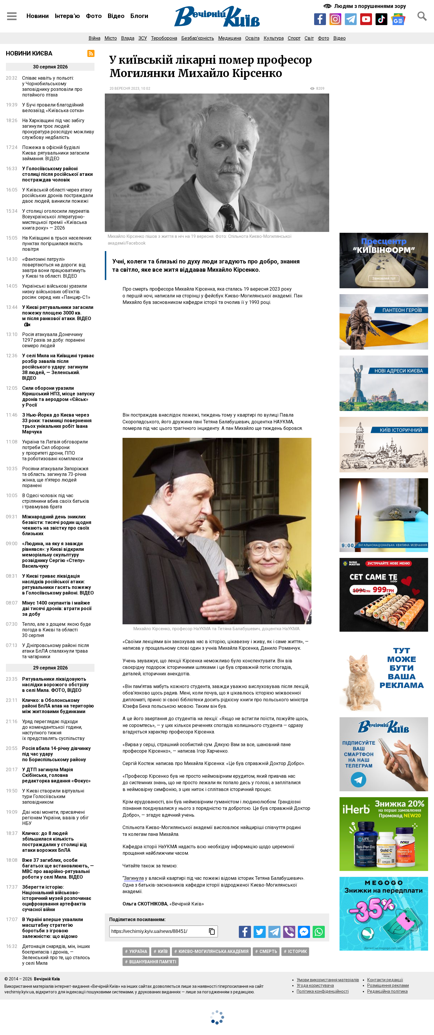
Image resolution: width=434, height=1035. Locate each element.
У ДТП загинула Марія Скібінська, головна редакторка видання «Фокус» (56, 775)
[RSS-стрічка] (90, 53)
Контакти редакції (385, 979)
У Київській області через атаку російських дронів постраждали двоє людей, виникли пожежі (57, 195)
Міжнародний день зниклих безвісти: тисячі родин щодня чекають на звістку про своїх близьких (56, 525)
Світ (309, 38)
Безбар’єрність (197, 38)
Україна (138, 951)
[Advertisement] (217, 358)
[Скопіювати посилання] (212, 931)
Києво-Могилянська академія (214, 951)
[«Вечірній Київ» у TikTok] (381, 19)
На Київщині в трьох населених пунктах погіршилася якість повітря (57, 243)
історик (297, 951)
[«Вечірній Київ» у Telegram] (351, 19)
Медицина (229, 38)
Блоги (139, 15)
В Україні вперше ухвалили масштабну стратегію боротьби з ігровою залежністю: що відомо (52, 928)
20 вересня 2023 (124, 88)
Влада (127, 38)
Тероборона (164, 38)
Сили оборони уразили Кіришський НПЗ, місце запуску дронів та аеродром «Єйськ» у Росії (58, 396)
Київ (163, 951)
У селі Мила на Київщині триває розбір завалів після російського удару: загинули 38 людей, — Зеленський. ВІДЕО (58, 367)
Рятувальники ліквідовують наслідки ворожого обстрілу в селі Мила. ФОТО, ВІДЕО (55, 684)
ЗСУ (142, 38)
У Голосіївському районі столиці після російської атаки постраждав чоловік (57, 174)
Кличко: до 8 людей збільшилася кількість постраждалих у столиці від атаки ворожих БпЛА (54, 842)
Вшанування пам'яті (152, 961)
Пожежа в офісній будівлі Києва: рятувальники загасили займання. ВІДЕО (55, 153)
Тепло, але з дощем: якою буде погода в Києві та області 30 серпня (56, 629)
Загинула (134, 878)
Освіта (252, 38)
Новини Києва (29, 53)
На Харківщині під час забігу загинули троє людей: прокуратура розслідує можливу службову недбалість (58, 129)
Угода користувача (315, 985)
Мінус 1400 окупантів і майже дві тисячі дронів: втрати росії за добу (57, 608)
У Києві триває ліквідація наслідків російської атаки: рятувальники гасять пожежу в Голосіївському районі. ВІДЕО (58, 584)
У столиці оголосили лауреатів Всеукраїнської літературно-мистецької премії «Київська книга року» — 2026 (55, 219)
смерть (268, 951)
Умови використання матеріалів (328, 979)
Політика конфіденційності (323, 991)
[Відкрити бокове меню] (12, 16)
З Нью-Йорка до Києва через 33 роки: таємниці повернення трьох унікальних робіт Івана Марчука (57, 423)
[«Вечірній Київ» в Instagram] (335, 19)
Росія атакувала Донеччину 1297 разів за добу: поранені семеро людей (53, 340)
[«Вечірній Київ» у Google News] (398, 19)
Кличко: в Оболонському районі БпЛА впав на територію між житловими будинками (58, 705)
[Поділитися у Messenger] (304, 932)
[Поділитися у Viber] (289, 932)
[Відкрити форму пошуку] (422, 16)
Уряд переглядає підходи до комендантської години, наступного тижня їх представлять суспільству (53, 730)
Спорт (294, 38)
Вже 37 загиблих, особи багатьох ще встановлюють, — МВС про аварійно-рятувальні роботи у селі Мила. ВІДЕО (58, 868)
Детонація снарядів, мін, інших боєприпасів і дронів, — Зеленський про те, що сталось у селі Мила (56, 955)
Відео (116, 15)
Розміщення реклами (388, 985)
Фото (94, 15)
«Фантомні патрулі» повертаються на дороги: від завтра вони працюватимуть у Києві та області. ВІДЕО (54, 267)
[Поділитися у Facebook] (245, 932)
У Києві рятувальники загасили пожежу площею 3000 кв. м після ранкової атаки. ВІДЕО (57, 312)
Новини (38, 15)
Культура (274, 38)
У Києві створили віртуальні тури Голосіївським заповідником (53, 796)
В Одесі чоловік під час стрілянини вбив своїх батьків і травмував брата (55, 501)
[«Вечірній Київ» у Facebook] (320, 19)
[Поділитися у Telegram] (274, 932)
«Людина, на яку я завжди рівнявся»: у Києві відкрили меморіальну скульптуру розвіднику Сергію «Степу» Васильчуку (53, 555)
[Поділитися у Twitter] (260, 932)
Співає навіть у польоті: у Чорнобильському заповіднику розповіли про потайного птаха (52, 86)
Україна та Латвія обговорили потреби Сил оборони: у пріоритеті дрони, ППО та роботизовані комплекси (55, 450)
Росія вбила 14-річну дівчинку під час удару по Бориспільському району (56, 754)
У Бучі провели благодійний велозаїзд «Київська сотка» (53, 107)
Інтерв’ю (67, 15)
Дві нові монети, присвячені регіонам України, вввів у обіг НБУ (55, 817)
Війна (94, 38)
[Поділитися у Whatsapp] (319, 932)
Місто (111, 38)
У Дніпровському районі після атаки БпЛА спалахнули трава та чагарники (55, 651)
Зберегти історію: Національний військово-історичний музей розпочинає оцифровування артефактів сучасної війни (56, 898)
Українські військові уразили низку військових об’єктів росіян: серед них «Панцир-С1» (56, 291)
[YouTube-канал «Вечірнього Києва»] (366, 19)
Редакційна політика (387, 991)
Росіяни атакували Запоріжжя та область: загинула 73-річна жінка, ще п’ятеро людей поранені (55, 477)
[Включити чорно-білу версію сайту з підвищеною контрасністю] (365, 6)
